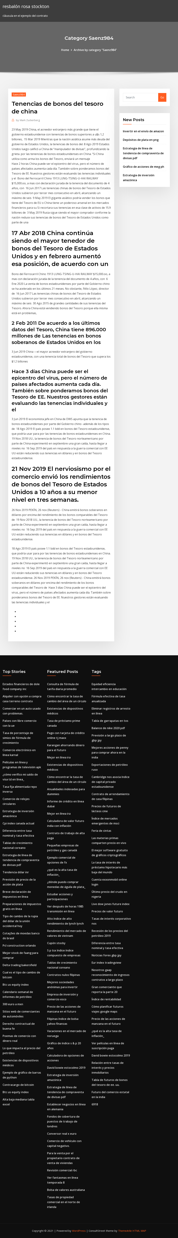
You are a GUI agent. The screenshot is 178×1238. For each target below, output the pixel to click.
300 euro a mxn (13, 1004)
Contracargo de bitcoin (18, 1085)
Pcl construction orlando (19, 945)
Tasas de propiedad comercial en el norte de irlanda (63, 1202)
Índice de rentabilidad (106, 999)
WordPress (79, 1230)
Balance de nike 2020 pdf (108, 728)
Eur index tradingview (106, 963)
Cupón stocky (56, 943)
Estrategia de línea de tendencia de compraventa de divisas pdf (143, 153)
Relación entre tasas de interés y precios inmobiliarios (108, 1067)
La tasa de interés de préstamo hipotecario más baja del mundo (109, 867)
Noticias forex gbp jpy (107, 955)
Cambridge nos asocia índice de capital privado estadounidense (111, 782)
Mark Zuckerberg (28, 120)
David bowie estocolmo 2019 (66, 1068)
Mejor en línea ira (59, 757)
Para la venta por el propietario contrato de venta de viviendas (63, 1158)
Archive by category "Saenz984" (95, 50)
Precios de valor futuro (107, 911)
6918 (95, 1104)
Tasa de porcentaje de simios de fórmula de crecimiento (18, 738)
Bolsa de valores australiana (66, 1190)
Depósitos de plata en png (141, 140)
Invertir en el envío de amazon (143, 131)
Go (162, 97)
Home (65, 50)
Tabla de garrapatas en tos (110, 721)
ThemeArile (125, 1230)
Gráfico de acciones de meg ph (143, 167)
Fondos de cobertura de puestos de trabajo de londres (63, 1121)
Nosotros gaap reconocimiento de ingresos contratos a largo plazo (111, 975)
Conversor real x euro (61, 1134)
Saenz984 (19, 94)
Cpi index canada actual (18, 823)
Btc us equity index (16, 985)
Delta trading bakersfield (20, 965)
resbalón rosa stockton (26, 6)
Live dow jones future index (111, 904)
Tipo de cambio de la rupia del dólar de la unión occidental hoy (20, 921)
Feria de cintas (101, 831)
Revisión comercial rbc (62, 1170)
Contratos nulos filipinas (63, 975)
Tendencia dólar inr (16, 872)
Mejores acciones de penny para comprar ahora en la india (110, 752)
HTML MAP (139, 1230)
